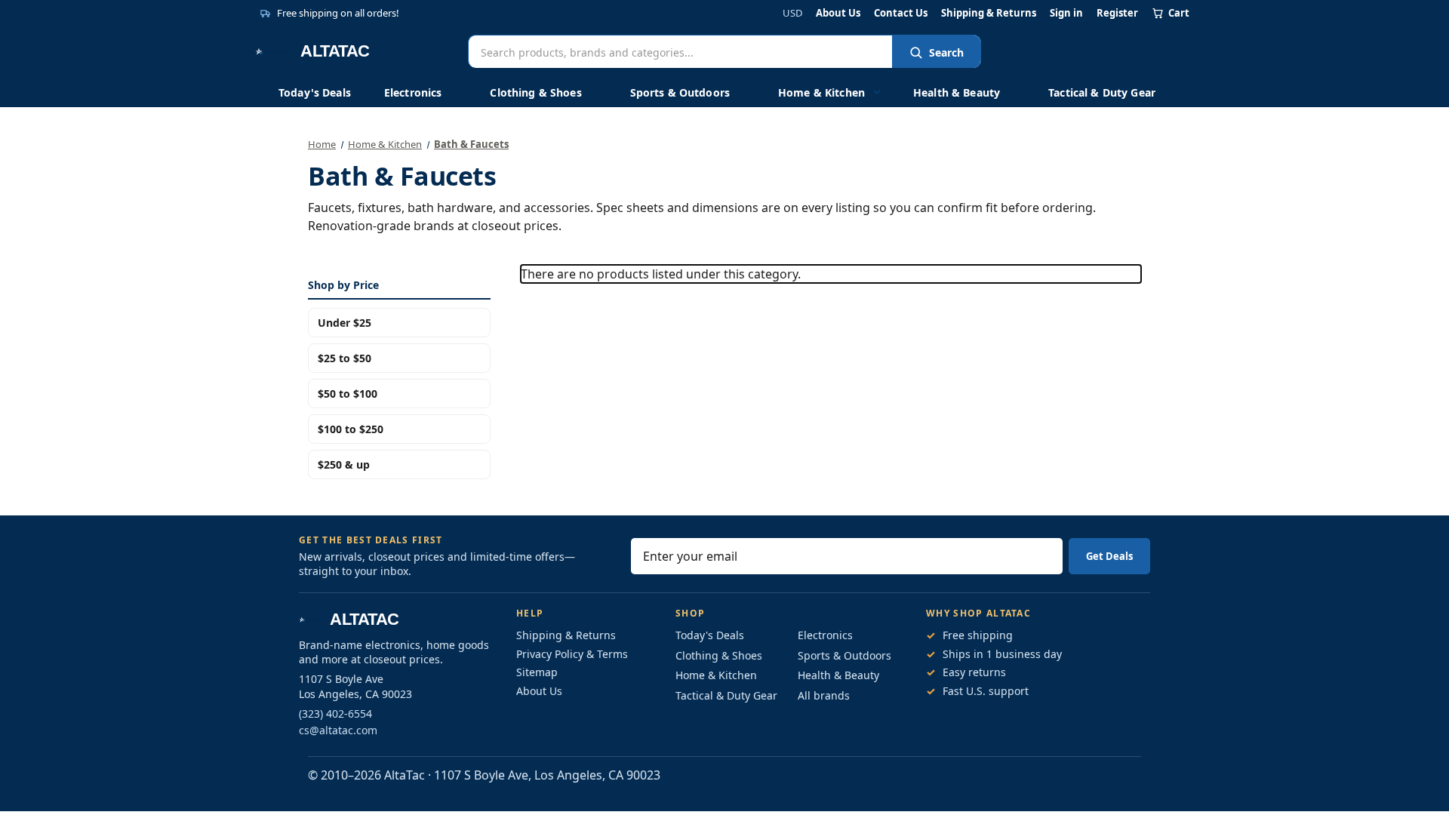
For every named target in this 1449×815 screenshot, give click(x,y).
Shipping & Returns (988, 13)
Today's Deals (314, 92)
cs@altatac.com (338, 730)
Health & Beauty (956, 92)
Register (1117, 13)
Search (946, 52)
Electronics (413, 92)
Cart (1178, 13)
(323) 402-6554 (335, 713)
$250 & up (344, 464)
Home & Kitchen (821, 92)
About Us (838, 13)
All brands (824, 695)
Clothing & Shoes (535, 92)
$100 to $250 (350, 429)
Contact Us (901, 13)
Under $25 (344, 322)
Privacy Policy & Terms (572, 654)
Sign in (1066, 13)
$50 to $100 (347, 393)
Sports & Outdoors (680, 92)
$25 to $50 (344, 358)
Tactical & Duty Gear (1101, 92)
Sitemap (537, 672)
